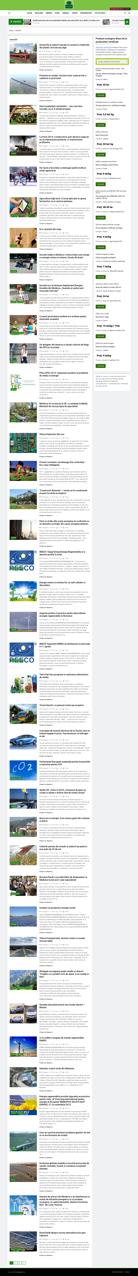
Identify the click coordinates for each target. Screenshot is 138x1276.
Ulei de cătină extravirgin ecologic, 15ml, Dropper (112, 75)
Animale (65, 13)
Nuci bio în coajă (102, 317)
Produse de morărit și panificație (114, 261)
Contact (127, 1272)
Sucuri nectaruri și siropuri (112, 202)
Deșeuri (13, 361)
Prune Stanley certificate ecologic (109, 228)
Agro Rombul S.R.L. (116, 241)
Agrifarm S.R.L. (115, 360)
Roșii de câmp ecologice (105, 347)
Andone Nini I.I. (115, 119)
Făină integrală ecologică (106, 258)
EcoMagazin (45, 82)
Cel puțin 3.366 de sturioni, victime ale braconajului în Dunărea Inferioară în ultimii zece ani (86, 20)
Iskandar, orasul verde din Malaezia (56, 1068)
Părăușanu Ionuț (115, 178)
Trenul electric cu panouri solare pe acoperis (61, 705)
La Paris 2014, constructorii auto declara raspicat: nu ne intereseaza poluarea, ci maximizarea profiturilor (64, 140)
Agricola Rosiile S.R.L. (117, 89)
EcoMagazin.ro (20, 1272)
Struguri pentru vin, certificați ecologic (111, 105)
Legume (105, 139)
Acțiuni (13, 153)
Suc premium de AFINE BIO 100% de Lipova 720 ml (110, 197)
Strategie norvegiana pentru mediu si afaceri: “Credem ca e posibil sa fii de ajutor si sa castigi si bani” (64, 974)
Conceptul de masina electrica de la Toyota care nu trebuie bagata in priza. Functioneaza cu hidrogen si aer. (64, 733)
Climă (57, 13)
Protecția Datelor (117, 1272)
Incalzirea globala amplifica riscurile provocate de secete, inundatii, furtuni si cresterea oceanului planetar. (64, 1166)
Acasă (29, 13)
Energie (49, 13)
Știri (12, 61)
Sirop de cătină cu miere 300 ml (108, 287)
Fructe (105, 109)
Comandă (100, 95)
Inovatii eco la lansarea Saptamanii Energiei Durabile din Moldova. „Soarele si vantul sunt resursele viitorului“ (61, 288)
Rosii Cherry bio (102, 135)
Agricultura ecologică (103, 47)
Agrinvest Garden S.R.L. (117, 330)
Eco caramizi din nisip (50, 229)
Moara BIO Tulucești (116, 271)
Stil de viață (100, 13)
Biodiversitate (86, 13)
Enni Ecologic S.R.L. (116, 149)
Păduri (74, 13)
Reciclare (39, 13)
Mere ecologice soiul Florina (107, 165)
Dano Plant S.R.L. (115, 301)
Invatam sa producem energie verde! (57, 908)
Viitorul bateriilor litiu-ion (51, 434)
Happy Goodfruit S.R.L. (117, 212)
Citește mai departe (45, 70)
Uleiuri (105, 79)
